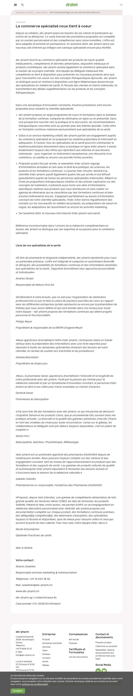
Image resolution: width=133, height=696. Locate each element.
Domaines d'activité (52, 643)
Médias (45, 665)
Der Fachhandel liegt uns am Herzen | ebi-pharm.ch (75, 12)
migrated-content (24, 12)
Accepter (17, 691)
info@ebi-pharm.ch (25, 655)
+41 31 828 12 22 (24, 648)
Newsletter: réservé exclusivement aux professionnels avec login (105, 654)
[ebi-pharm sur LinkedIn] (98, 671)
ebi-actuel (74, 639)
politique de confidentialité (35, 684)
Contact (46, 658)
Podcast (73, 643)
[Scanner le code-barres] (14, 4)
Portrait (46, 639)
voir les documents (78, 657)
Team (45, 650)
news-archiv (42, 12)
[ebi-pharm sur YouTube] (104, 671)
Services (46, 647)
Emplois (46, 654)
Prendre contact (103, 642)
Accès (45, 661)
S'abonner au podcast (106, 646)
